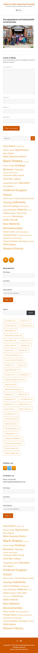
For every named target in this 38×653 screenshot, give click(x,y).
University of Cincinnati (12, 238)
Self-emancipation (22, 232)
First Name (6, 272)
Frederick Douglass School (15, 192)
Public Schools (10, 219)
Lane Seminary (10, 210)
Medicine (22, 209)
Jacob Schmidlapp (11, 206)
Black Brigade (8, 153)
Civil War (8, 179)
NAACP (30, 210)
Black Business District (14, 156)
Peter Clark (22, 213)
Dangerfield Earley (10, 183)
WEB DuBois (9, 244)
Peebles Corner (9, 213)
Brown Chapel (8, 166)
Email (6, 107)
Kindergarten (24, 206)
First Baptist (8, 186)
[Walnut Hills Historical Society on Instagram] (11, 260)
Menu (20, 10)
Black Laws (26, 161)
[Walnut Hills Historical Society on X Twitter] (9, 468)
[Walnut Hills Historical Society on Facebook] (5, 260)
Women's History (13, 248)
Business (8, 169)
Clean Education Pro (21, 649)
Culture (17, 179)
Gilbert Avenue (8, 198)
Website (6, 117)
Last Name (6, 281)
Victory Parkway (10, 241)
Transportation (10, 235)
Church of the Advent (10, 173)
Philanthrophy (7, 216)
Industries (19, 202)
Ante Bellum (9, 146)
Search (5, 309)
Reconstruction (12, 228)
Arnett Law (20, 146)
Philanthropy (17, 216)
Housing (7, 202)
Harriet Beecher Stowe (24, 198)
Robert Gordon (9, 232)
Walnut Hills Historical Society (19, 4)
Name (6, 97)
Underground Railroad (25, 235)
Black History (12, 161)
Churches (18, 169)
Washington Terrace (26, 241)
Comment (7, 67)
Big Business (22, 149)
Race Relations (11, 223)
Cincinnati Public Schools (13, 175)
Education (24, 182)
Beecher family (8, 150)
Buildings (20, 165)
